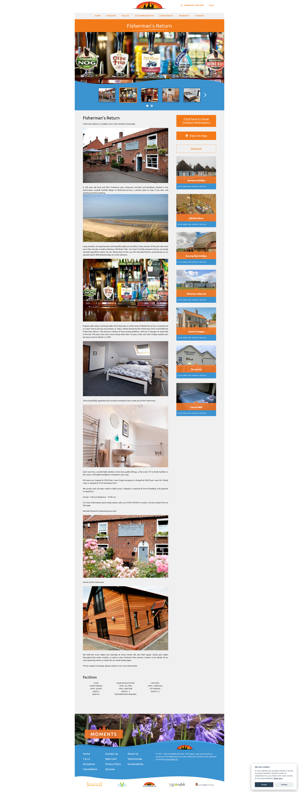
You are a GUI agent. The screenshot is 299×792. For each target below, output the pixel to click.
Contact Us (111, 753)
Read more (278, 778)
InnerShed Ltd (172, 759)
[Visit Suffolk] (177, 786)
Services (110, 769)
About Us (133, 753)
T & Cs (86, 758)
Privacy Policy (113, 764)
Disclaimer (89, 764)
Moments (184, 16)
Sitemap (199, 16)
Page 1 (147, 106)
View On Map (198, 135)
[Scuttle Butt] (205, 786)
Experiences (166, 16)
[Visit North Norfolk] (122, 786)
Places (125, 16)
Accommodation (144, 16)
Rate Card (111, 758)
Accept (264, 784)
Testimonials (135, 758)
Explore (111, 16)
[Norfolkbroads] (149, 786)
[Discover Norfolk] (94, 786)
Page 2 (152, 106)
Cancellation (90, 769)
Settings (284, 784)
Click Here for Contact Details (192, 186)
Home (98, 16)
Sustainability (135, 764)
